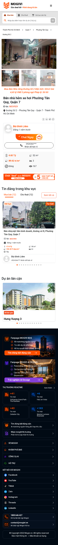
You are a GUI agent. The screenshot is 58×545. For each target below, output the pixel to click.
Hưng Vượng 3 (12, 319)
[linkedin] (46, 119)
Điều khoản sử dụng (38, 536)
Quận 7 (28, 30)
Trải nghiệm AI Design (19, 380)
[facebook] (43, 119)
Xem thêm (48, 388)
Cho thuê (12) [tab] (26, 194)
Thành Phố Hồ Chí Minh (11, 30)
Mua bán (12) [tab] (10, 194)
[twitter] (50, 119)
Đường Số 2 (7, 34)
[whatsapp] (53, 119)
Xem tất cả (49, 195)
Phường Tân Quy (42, 30)
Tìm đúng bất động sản (19, 353)
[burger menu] (51, 5)
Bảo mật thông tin (19, 536)
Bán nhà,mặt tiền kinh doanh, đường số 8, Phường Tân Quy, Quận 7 (28, 233)
